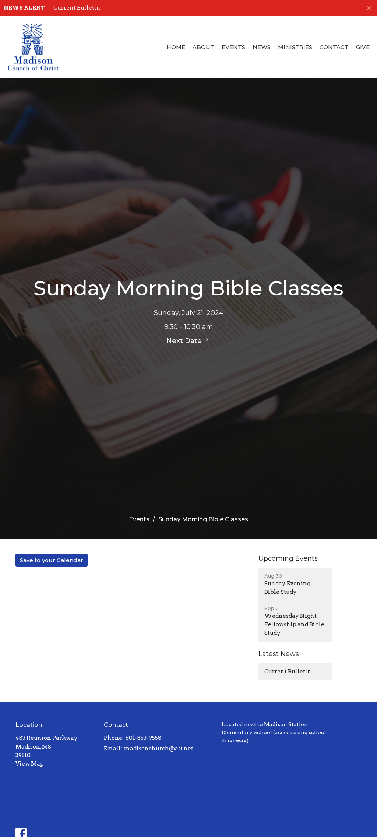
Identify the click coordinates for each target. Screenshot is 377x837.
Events (233, 46)
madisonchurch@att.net (158, 748)
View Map (29, 763)
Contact (334, 46)
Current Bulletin (77, 7)
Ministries (295, 46)
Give (363, 46)
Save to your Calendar (51, 560)
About (203, 46)
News (262, 46)
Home (175, 46)
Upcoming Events (288, 558)
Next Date (185, 341)
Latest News (278, 654)
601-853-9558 (143, 738)
